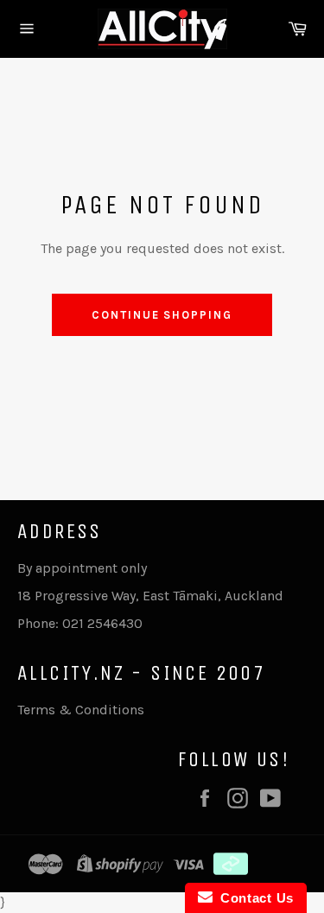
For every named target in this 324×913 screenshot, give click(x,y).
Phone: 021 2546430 (80, 623)
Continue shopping (162, 314)
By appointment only (82, 568)
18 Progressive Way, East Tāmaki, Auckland (150, 595)
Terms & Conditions (80, 709)
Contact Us (253, 898)
